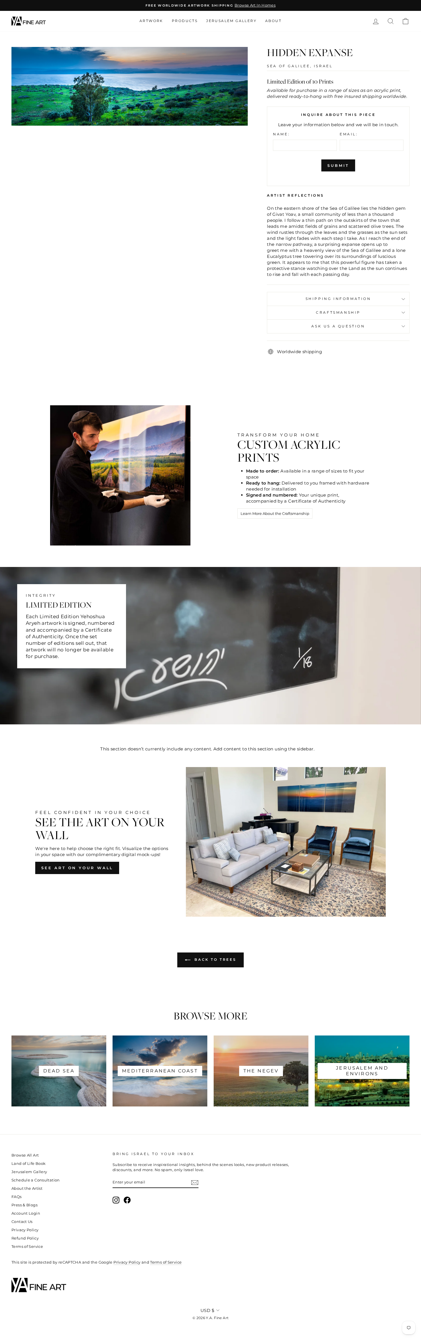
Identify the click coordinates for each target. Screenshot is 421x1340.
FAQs (16, 1197)
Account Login (25, 1213)
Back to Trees (214, 959)
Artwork (151, 21)
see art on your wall (77, 867)
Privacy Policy (24, 1230)
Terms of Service (27, 1246)
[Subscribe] (194, 1182)
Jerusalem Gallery (231, 21)
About (273, 21)
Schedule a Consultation (35, 1180)
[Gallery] (129, 86)
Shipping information (338, 299)
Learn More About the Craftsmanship (275, 513)
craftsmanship (338, 312)
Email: (349, 134)
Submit (338, 165)
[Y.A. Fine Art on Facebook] (127, 1200)
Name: (281, 134)
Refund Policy (25, 1238)
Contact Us (22, 1222)
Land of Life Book (28, 1163)
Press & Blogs (24, 1205)
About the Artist (26, 1188)
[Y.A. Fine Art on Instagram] (116, 1200)
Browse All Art (25, 1155)
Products (185, 21)
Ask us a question (338, 326)
